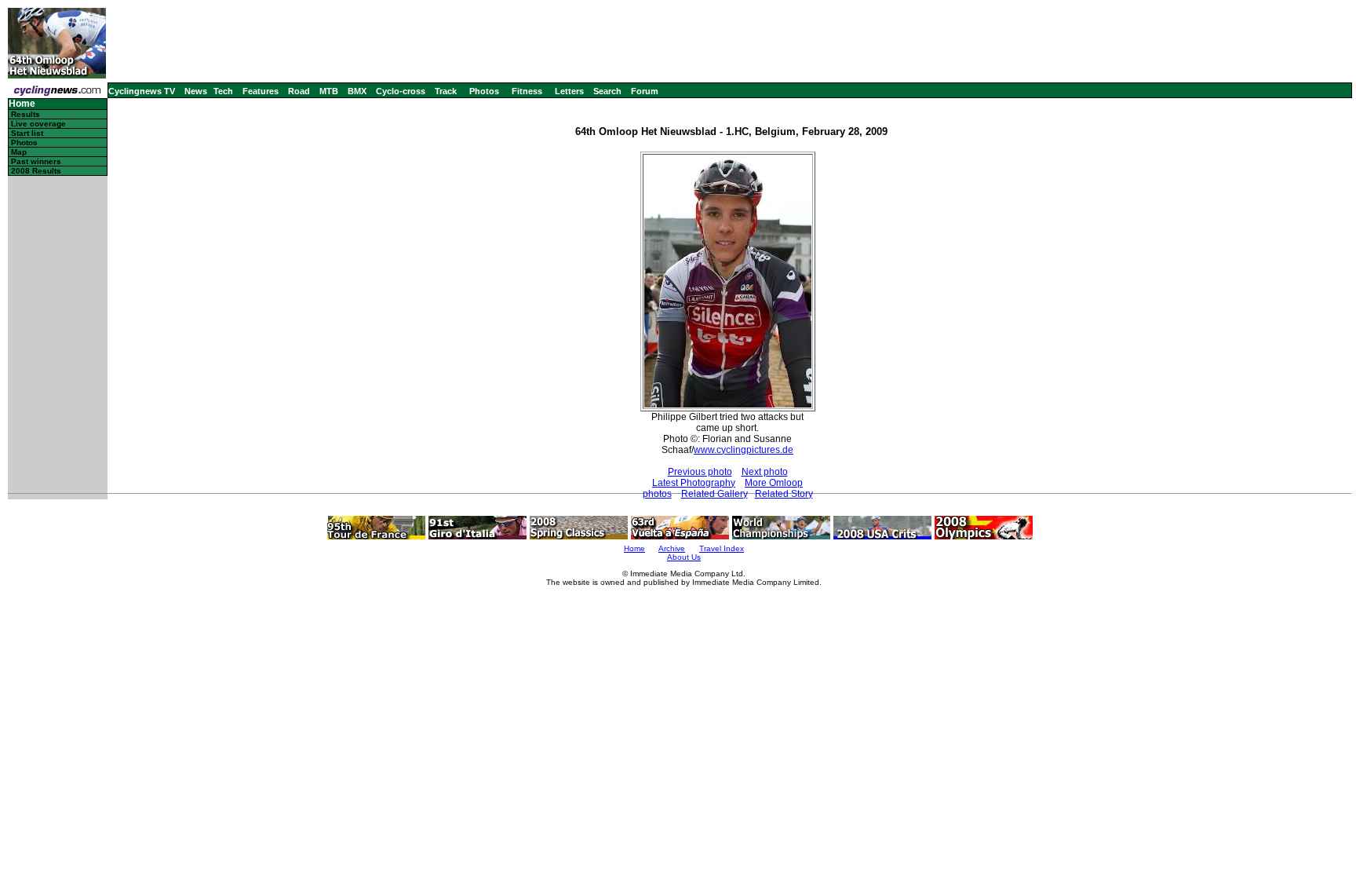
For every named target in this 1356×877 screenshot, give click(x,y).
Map (19, 152)
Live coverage (38, 123)
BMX (357, 91)
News (195, 91)
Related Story (784, 493)
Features (260, 91)
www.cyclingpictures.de (743, 449)
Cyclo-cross (400, 91)
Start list (27, 133)
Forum (644, 91)
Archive (671, 548)
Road (299, 91)
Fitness (527, 91)
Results (25, 114)
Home (22, 104)
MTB (328, 91)
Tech (223, 91)
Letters (569, 91)
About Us (684, 557)
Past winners (36, 161)
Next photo (765, 471)
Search (607, 91)
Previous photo (700, 471)
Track (446, 91)
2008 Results (36, 170)
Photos (484, 91)
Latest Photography (693, 482)
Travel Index (721, 548)
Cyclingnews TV (141, 91)
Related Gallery (714, 493)
